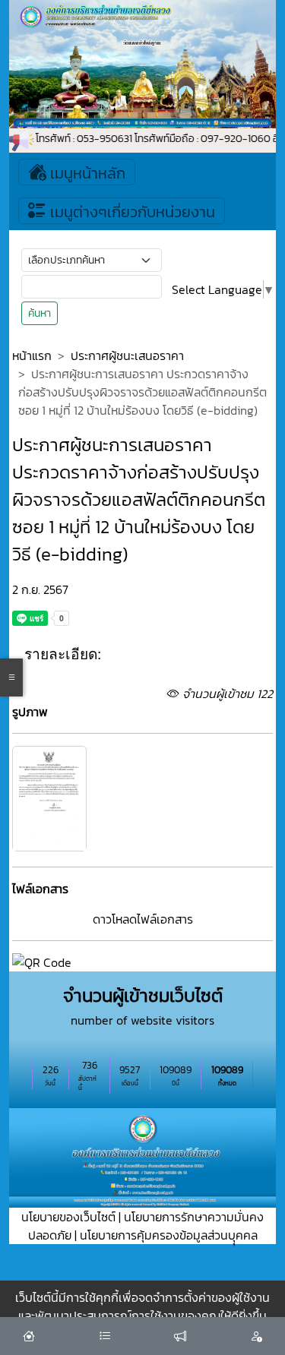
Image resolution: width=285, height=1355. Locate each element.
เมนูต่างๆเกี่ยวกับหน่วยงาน (130, 212)
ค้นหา (39, 313)
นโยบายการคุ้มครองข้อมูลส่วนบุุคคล (169, 1235)
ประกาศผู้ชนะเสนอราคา (127, 355)
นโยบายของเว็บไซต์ (68, 1217)
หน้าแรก (32, 355)
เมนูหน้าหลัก (85, 173)
